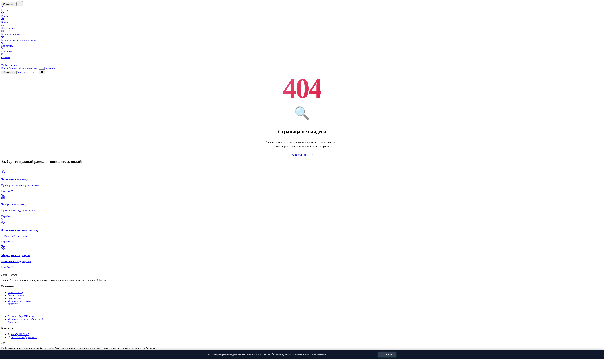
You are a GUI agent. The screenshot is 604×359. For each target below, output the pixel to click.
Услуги (38, 68)
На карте (6, 10)
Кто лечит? (7, 45)
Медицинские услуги (12, 34)
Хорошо (387, 354)
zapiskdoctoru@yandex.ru (24, 337)
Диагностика (8, 28)
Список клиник (16, 295)
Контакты (6, 51)
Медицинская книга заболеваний (19, 40)
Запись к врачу (15, 292)
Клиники (6, 22)
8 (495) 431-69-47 (20, 334)
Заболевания (48, 68)
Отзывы (5, 57)
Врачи (4, 16)
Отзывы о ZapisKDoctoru (21, 316)
